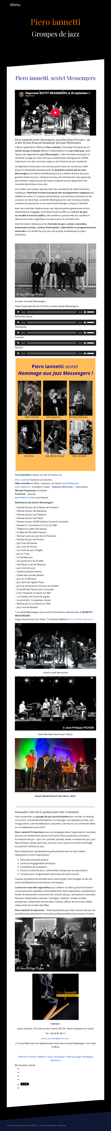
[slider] (91, 311)
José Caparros (23, 486)
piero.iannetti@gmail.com (55, 1038)
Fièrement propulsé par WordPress (22, 1125)
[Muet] (85, 312)
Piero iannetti (55, 21)
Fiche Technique (56, 1056)
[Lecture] (18, 312)
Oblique (49, 1125)
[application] (55, 312)
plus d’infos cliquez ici (81, 619)
